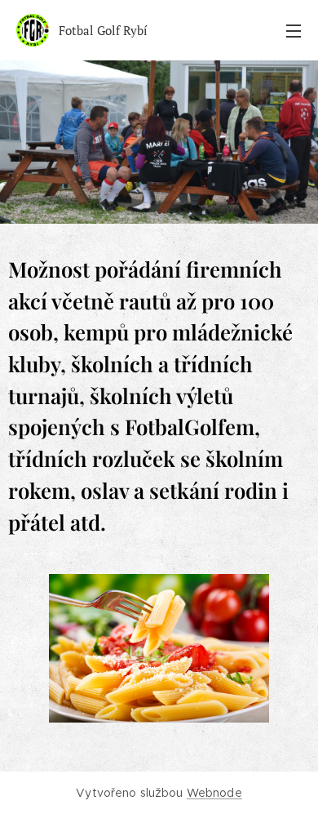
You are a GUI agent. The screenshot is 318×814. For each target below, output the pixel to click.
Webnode (214, 792)
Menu (293, 30)
